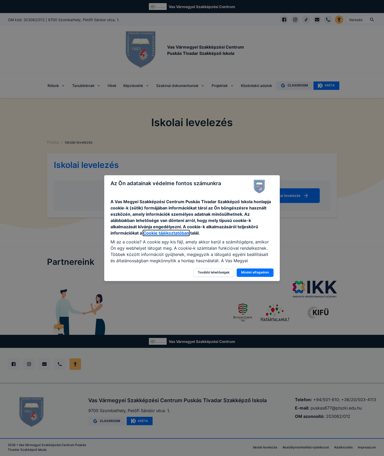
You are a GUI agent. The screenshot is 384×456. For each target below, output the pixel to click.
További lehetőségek (214, 272)
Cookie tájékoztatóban (166, 233)
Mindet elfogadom (255, 272)
